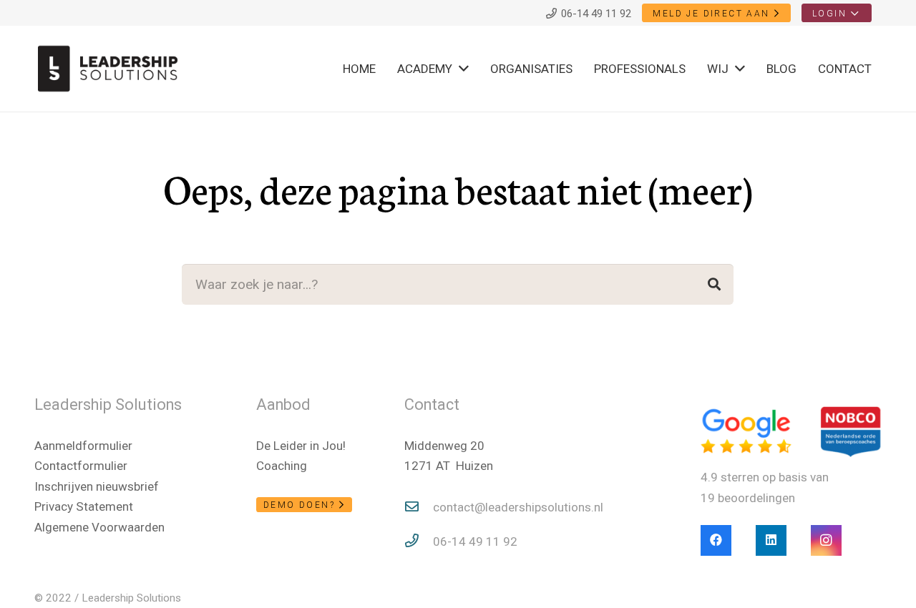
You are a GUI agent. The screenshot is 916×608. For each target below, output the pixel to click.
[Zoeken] (714, 284)
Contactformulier (80, 466)
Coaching (281, 466)
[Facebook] (716, 540)
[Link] (108, 69)
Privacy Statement (83, 506)
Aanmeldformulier (83, 445)
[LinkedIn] (771, 540)
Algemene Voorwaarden (99, 527)
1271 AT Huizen (448, 466)
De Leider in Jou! (301, 445)
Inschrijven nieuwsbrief (96, 486)
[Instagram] (826, 540)
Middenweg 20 (444, 445)
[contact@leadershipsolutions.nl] (418, 507)
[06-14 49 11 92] (418, 541)
